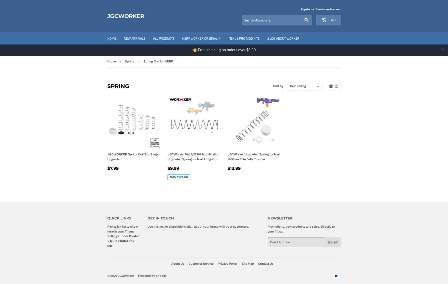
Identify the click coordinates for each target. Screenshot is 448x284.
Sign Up (333, 242)
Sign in (305, 9)
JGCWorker (125, 16)
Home (111, 38)
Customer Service (201, 263)
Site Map (248, 263)
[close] (443, 49)
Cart (332, 19)
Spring (129, 61)
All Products (164, 38)
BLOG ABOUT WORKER (283, 38)
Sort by (278, 86)
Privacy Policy (228, 263)
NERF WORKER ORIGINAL (200, 38)
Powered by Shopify (152, 275)
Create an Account (328, 9)
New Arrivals (134, 38)
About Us (177, 263)
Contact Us (265, 263)
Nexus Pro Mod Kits (244, 38)
